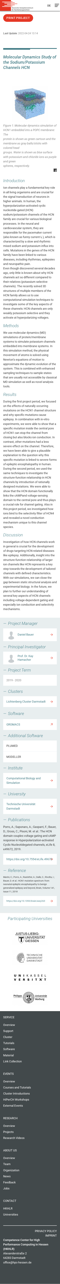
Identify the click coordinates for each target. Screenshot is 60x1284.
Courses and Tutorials (17, 1087)
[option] (30, 129)
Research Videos (13, 1138)
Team (7, 1164)
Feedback (9, 1182)
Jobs (6, 1188)
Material (8, 1055)
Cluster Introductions (16, 1093)
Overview (9, 1025)
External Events (13, 1105)
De (49, 5)
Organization (11, 1170)
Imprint (51, 1235)
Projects (8, 1132)
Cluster (7, 1037)
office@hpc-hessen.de (17, 1262)
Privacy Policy (46, 1231)
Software (9, 1049)
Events (8, 1073)
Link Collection (12, 1061)
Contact (9, 1200)
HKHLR (7, 1208)
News (7, 1176)
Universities (10, 1214)
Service (8, 1017)
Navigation (56, 6)
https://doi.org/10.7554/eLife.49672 (29, 859)
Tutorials (8, 1043)
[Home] (17, 5)
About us (10, 1150)
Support (8, 1031)
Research (10, 1118)
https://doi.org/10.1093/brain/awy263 (25, 901)
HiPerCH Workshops (16, 1099)
